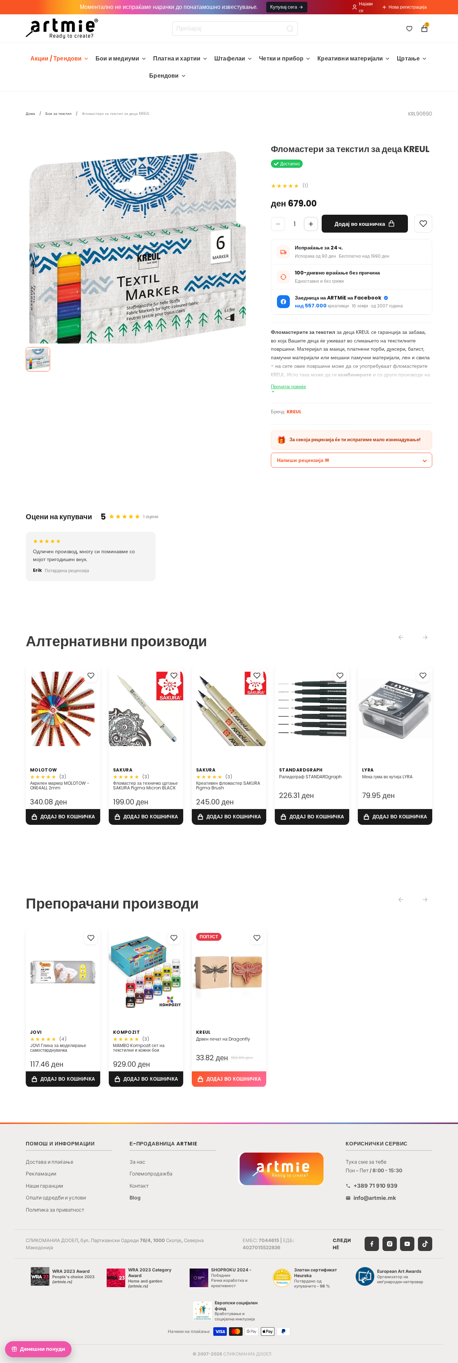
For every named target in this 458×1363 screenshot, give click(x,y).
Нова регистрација (408, 7)
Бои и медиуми (117, 58)
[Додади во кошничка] (63, 817)
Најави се (366, 7)
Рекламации (41, 1173)
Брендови (164, 76)
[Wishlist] (423, 224)
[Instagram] (390, 1244)
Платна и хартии (176, 58)
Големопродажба (151, 1173)
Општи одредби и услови (56, 1197)
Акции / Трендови (56, 58)
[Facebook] (372, 1244)
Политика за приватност (55, 1210)
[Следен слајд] (92, 709)
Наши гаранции (44, 1186)
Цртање (408, 58)
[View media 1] (38, 359)
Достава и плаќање (49, 1162)
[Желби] (409, 28)
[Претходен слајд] (34, 709)
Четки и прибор (281, 58)
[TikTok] (425, 1244)
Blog (135, 1197)
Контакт (139, 1186)
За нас (137, 1162)
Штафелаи (229, 58)
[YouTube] (407, 1244)
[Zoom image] (137, 256)
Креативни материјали (350, 58)
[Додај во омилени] (90, 675)
